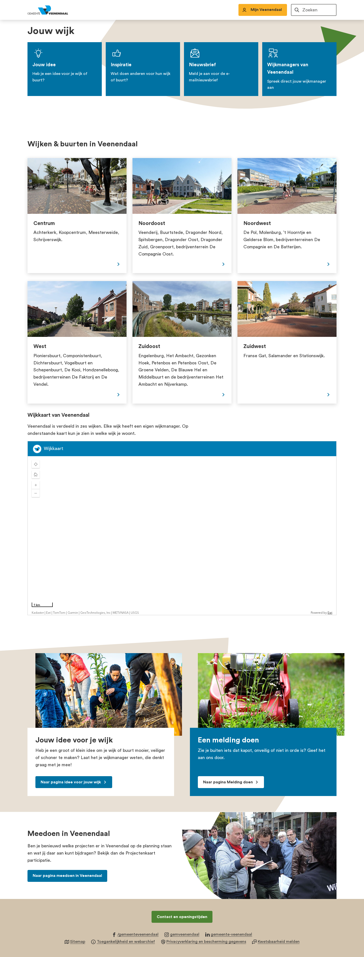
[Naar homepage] (53, 10)
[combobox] (314, 10)
